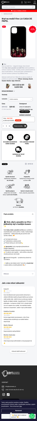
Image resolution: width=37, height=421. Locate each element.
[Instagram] (3, 394)
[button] (32, 416)
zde (20, 406)
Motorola (17, 80)
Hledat (32, 7)
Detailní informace (7, 91)
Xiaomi (31, 79)
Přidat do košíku (18, 126)
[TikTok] (7, 394)
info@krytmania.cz (10, 386)
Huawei (4, 80)
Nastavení (18, 410)
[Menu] (35, 2)
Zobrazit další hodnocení (18, 351)
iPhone (20, 79)
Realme (9, 80)
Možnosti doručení (25, 115)
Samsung (25, 79)
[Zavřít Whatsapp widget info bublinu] (11, 413)
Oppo (13, 80)
